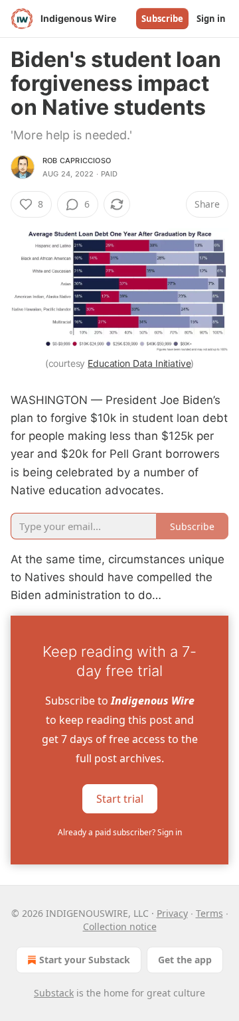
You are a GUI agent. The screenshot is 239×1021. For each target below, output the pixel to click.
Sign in (211, 19)
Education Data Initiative (139, 363)
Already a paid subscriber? (120, 832)
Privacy (172, 913)
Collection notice (120, 926)
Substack (54, 993)
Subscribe (162, 19)
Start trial (119, 798)
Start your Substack (84, 959)
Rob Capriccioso (76, 160)
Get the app (185, 959)
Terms (209, 913)
